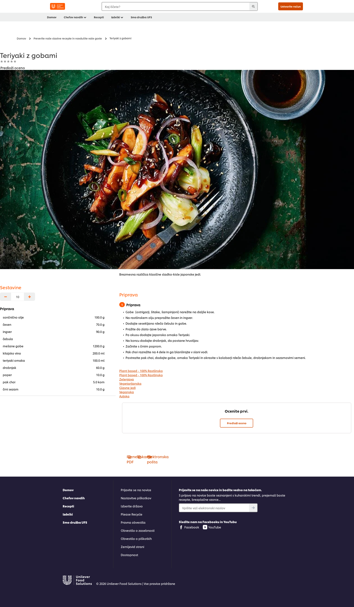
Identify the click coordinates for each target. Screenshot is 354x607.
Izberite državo (132, 506)
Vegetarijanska (130, 383)
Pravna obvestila (133, 522)
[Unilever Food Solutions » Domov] (57, 6)
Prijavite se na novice (136, 490)
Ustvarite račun (290, 6)
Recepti (99, 17)
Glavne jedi (127, 387)
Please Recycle (131, 514)
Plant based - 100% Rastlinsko (141, 371)
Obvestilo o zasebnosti (138, 530)
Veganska (126, 392)
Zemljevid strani (132, 546)
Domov (51, 17)
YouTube (214, 527)
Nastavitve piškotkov (136, 498)
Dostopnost (129, 555)
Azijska (124, 396)
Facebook (191, 527)
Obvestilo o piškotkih (136, 538)
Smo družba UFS (141, 17)
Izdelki (115, 17)
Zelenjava (126, 379)
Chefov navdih (73, 17)
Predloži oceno (236, 423)
